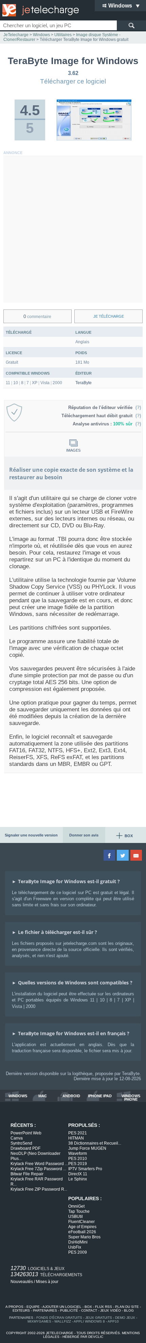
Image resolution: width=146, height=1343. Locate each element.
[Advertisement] (73, 229)
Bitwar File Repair (27, 1174)
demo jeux (125, 1317)
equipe (33, 1307)
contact (89, 1310)
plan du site (127, 1307)
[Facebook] (110, 855)
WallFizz (62, 1321)
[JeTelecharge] (39, 10)
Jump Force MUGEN (87, 1148)
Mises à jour (47, 1281)
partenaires (45, 1310)
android (71, 1096)
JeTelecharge (16, 34)
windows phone (131, 1097)
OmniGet (76, 1206)
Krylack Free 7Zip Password (38, 1168)
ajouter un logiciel (61, 1307)
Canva (17, 1138)
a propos (14, 1307)
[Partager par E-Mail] (136, 855)
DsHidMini (78, 1242)
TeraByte (83, 382)
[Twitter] (123, 855)
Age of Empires (82, 1226)
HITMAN (76, 1138)
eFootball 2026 (82, 1231)
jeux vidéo (110, 1310)
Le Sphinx (77, 1179)
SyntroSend (21, 1143)
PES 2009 (77, 1252)
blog (129, 1310)
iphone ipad (100, 1096)
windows (17, 1096)
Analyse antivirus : (102, 423)
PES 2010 (77, 1158)
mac (42, 1096)
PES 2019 (77, 1163)
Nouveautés (22, 1281)
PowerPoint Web (26, 1133)
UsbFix (74, 1247)
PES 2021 (77, 1133)
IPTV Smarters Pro (85, 1168)
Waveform (77, 1153)
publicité (69, 1310)
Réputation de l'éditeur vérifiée (101, 407)
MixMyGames (39, 1321)
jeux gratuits (98, 1317)
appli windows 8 (89, 1321)
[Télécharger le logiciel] (94, 139)
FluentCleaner (81, 1221)
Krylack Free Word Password (39, 1163)
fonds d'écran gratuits (59, 1317)
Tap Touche (79, 1211)
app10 (113, 1321)
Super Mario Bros (84, 1237)
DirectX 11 (77, 1174)
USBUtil (75, 1216)
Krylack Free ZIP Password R (39, 1189)
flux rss (103, 1307)
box (88, 1307)
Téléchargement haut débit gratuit (98, 415)
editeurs (21, 1310)
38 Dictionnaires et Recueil (94, 1143)
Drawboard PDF (25, 1148)
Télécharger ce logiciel (73, 81)
